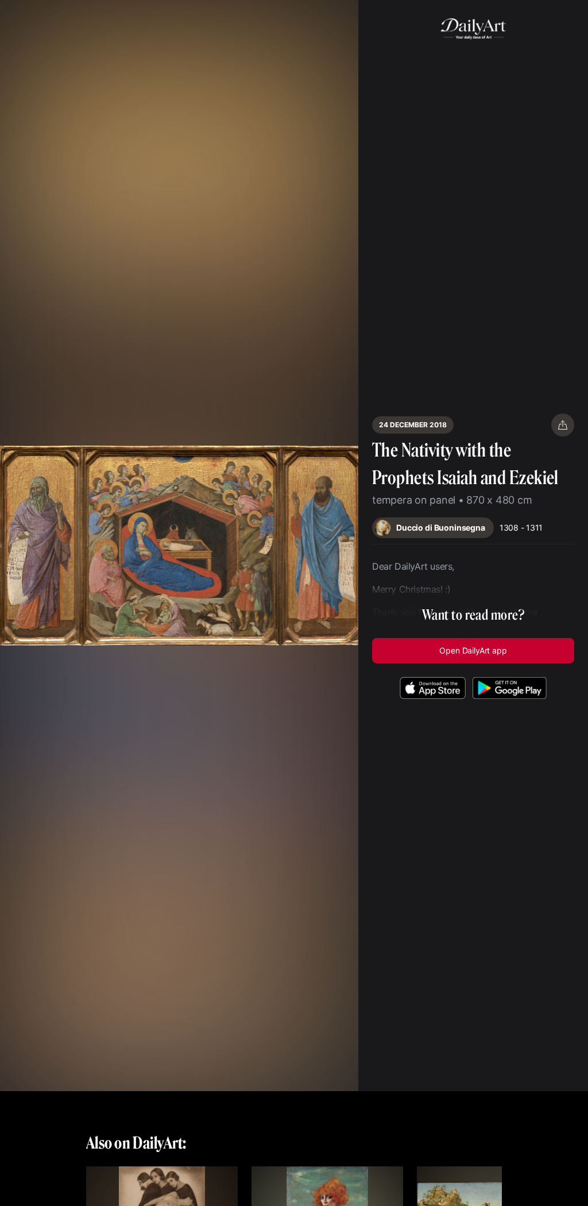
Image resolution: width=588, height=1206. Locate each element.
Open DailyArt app (472, 650)
